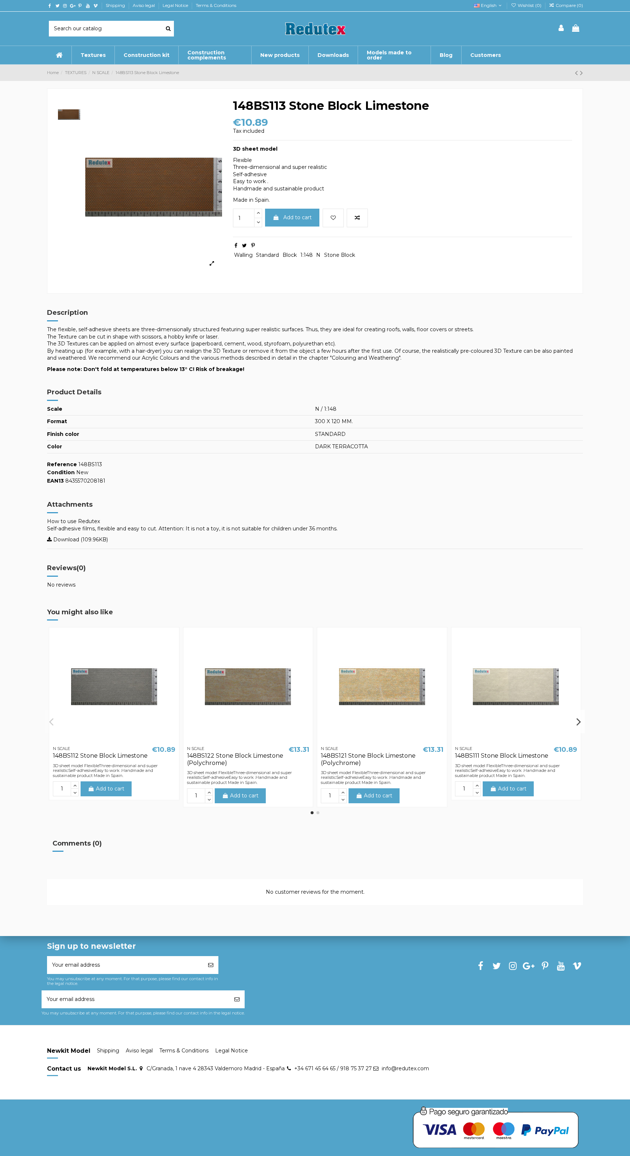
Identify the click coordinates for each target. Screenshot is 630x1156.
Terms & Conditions (216, 5)
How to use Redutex (73, 521)
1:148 (306, 255)
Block (290, 255)
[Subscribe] (210, 965)
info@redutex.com (405, 1068)
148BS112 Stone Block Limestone (100, 755)
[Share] (235, 245)
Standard (267, 255)
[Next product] (581, 72)
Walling (243, 255)
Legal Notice (176, 5)
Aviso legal (144, 5)
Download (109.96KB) (80, 539)
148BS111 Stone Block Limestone (501, 755)
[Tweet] (244, 245)
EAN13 (55, 481)
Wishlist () (529, 5)
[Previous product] (577, 72)
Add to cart (297, 217)
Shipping (116, 5)
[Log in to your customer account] (561, 28)
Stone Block (339, 255)
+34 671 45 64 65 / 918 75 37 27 (333, 1068)
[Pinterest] (253, 245)
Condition (61, 472)
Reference (62, 464)
